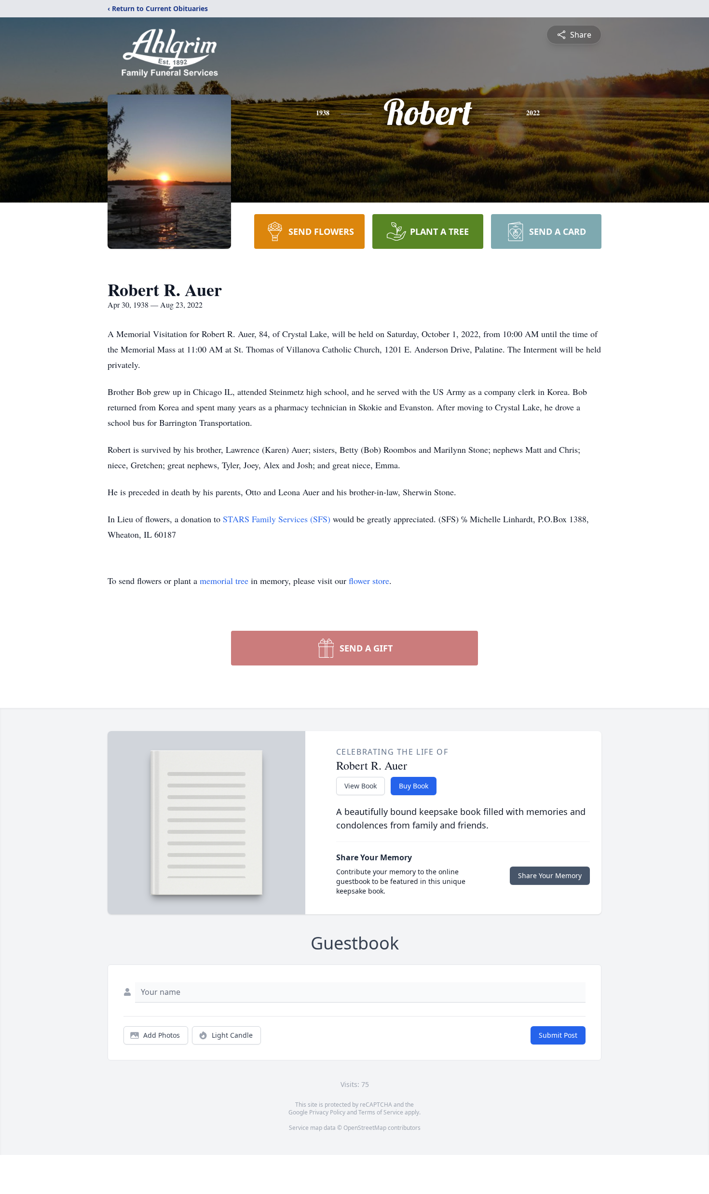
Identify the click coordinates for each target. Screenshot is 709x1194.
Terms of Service (380, 1112)
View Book (360, 785)
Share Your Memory (550, 875)
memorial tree (224, 580)
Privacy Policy (327, 1112)
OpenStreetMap (364, 1128)
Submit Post (558, 1035)
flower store (369, 580)
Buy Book (413, 785)
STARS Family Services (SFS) (276, 519)
